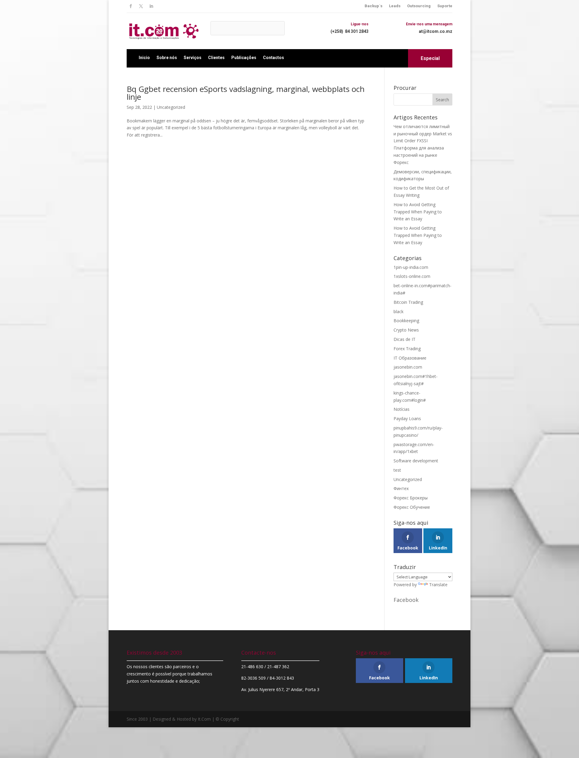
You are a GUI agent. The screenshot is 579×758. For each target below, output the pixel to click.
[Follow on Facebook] (130, 6)
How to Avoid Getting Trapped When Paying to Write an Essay (418, 212)
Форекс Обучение (412, 507)
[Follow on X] (141, 6)
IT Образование (410, 358)
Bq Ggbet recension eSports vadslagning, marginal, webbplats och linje (246, 92)
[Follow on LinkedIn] (151, 6)
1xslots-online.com (412, 276)
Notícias (402, 409)
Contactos (273, 57)
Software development (416, 461)
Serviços (192, 57)
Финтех (401, 488)
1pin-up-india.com (411, 267)
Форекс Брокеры (411, 498)
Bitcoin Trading (408, 302)
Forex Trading (407, 348)
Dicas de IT (405, 339)
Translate (438, 584)
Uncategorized (171, 107)
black (398, 311)
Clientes (216, 57)
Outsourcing (419, 6)
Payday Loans (407, 418)
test (397, 470)
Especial (430, 58)
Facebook (406, 599)
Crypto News (406, 330)
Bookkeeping (406, 320)
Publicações (243, 57)
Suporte (444, 6)
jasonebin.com (408, 367)
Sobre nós (167, 57)
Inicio (144, 57)
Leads (394, 6)
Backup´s (373, 6)
